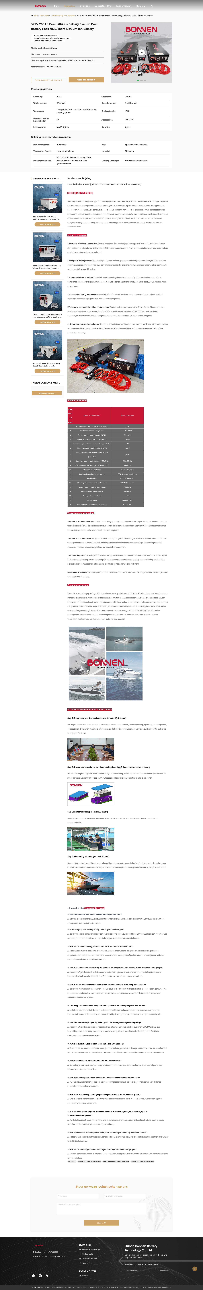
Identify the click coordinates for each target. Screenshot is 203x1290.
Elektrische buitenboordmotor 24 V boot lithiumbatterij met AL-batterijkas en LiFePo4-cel (47, 268)
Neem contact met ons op (48, 80)
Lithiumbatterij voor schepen (63, 16)
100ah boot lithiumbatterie (89, 1161)
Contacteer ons (103, 6)
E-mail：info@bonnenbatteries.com (50, 1256)
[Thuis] (40, 6)
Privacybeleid (37, 1287)
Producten (69, 6)
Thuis (56, 6)
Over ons (85, 6)
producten (44, 16)
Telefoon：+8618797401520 (46, 1252)
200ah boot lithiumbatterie (142, 1161)
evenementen (123, 6)
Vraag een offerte (85, 80)
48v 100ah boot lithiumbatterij (116, 1161)
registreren (165, 1270)
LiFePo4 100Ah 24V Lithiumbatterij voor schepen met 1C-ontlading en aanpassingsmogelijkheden (47, 317)
